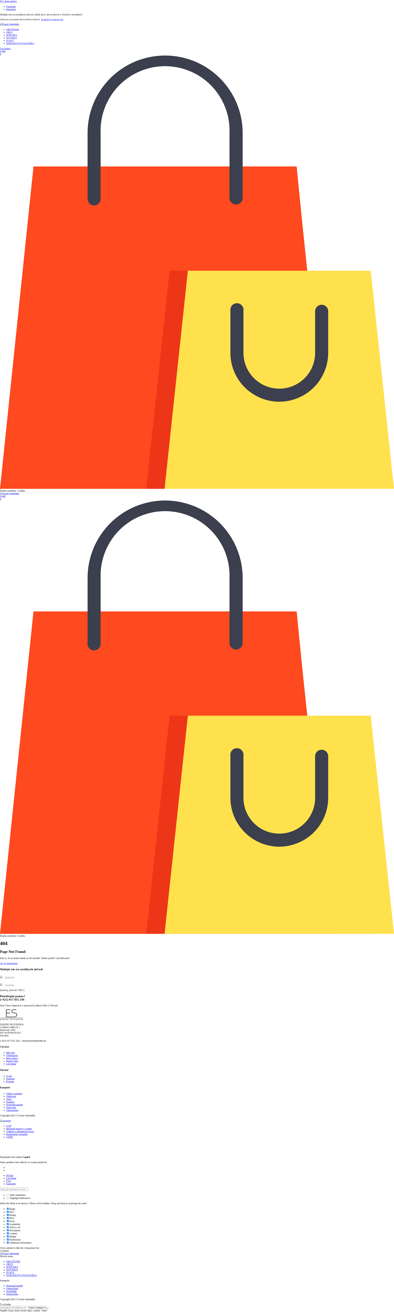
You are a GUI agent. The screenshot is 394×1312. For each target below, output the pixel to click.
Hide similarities (17, 1195)
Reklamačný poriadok (17, 1134)
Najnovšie (11, 1107)
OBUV (9, 32)
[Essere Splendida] (9, 24)
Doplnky (10, 1102)
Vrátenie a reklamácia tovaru (20, 1131)
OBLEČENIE (12, 29)
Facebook (9, 985)
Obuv (9, 1099)
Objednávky (12, 1055)
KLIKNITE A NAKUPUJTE (52, 19)
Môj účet (10, 1052)
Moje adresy (12, 1058)
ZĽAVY (10, 40)
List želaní (11, 1064)
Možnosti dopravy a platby (19, 1128)
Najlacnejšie (12, 1294)
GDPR (9, 1137)
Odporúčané (12, 1110)
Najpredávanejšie (14, 1104)
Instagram (9, 977)
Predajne (10, 1078)
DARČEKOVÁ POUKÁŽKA (20, 43)
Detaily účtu (12, 1061)
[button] (8, 1)
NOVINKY (11, 38)
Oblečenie (11, 1096)
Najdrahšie (11, 1291)
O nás (9, 1076)
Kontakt (10, 1081)
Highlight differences (19, 1198)
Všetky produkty (14, 1093)
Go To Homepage (9, 963)
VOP (8, 1126)
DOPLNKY (11, 35)
